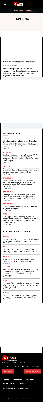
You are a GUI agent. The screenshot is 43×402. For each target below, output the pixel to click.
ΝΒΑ (4, 246)
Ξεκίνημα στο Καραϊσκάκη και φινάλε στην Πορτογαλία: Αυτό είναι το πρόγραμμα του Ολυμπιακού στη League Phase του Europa (19, 197)
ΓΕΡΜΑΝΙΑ (6, 166)
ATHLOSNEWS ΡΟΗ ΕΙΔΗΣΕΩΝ (16, 231)
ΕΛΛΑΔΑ (6, 236)
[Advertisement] (21, 101)
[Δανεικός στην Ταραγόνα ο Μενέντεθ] (21, 46)
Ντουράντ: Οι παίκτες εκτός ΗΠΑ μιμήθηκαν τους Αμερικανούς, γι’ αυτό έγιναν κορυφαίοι (20, 250)
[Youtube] (23, 367)
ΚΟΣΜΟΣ (6, 292)
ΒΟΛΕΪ (5, 280)
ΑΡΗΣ (4, 65)
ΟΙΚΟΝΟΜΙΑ (7, 266)
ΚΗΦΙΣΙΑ (6, 256)
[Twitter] (13, 367)
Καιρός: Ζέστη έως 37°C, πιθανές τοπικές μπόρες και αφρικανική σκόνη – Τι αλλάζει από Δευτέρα (21, 240)
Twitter (17, 367)
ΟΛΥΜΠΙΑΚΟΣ (7, 178)
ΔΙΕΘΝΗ (6, 138)
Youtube (27, 367)
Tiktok (37, 367)
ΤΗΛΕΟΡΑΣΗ (7, 152)
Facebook (7, 367)
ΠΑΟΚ (5, 214)
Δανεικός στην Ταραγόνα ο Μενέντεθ (19, 62)
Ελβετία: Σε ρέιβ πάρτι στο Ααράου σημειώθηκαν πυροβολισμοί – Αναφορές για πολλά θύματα (21, 296)
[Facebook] (2, 367)
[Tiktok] (33, 367)
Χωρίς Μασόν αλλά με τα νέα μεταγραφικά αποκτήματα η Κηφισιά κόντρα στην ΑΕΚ (19, 260)
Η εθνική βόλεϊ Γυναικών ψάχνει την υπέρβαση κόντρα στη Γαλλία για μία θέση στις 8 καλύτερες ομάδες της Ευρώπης (21, 285)
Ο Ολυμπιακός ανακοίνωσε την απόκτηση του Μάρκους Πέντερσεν (20, 207)
